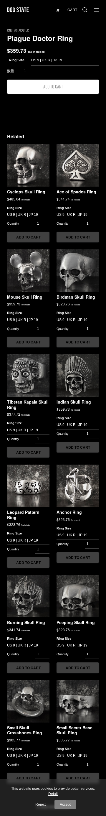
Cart (72, 9)
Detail (53, 794)
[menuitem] (58, 10)
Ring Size (16, 60)
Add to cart (53, 86)
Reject (40, 804)
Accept (65, 804)
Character (22, 30)
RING (9, 30)
